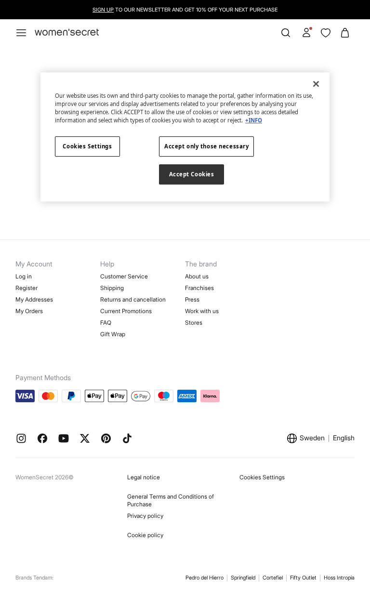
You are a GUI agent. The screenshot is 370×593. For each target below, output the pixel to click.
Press (192, 299)
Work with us (202, 311)
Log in (23, 276)
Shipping (112, 287)
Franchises (199, 287)
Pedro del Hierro (204, 577)
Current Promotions (126, 311)
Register (26, 287)
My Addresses (34, 299)
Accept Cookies (191, 174)
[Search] (286, 33)
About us (197, 276)
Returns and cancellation (133, 299)
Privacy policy (145, 515)
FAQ (105, 322)
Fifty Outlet (303, 577)
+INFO (253, 120)
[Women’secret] (67, 32)
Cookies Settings (262, 477)
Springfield (243, 577)
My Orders (29, 311)
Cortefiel (273, 577)
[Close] (316, 83)
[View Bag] (345, 33)
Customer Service (124, 276)
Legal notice (143, 477)
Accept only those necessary (206, 146)
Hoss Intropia (339, 577)
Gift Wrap (112, 334)
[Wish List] (325, 32)
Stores (193, 322)
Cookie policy (145, 535)
